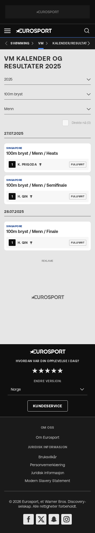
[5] (60, 370)
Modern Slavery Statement (47, 481)
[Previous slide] (6, 43)
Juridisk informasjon (47, 473)
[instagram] (66, 519)
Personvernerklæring (47, 465)
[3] (47, 370)
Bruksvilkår (48, 457)
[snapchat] (54, 519)
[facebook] (28, 519)
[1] (35, 370)
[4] (54, 370)
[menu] (87, 30)
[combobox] (47, 80)
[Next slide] (89, 43)
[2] (41, 370)
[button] (7, 31)
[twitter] (41, 519)
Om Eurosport (47, 437)
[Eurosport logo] (34, 31)
